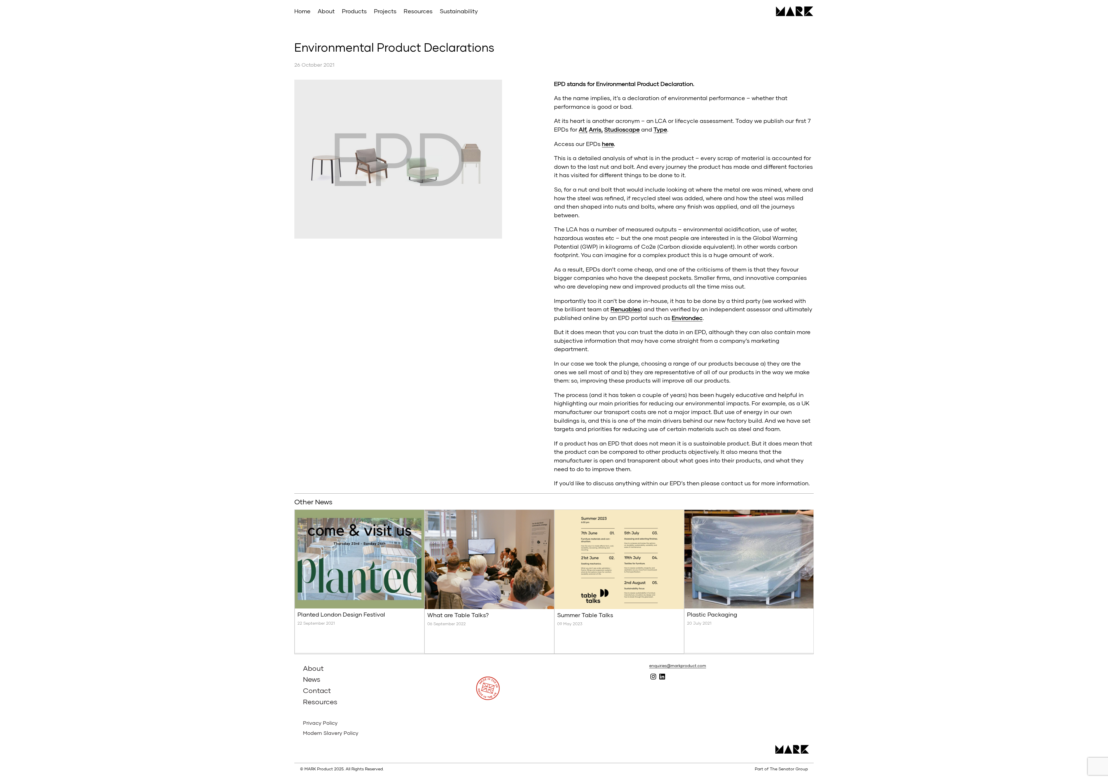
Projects (385, 11)
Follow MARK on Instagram (653, 676)
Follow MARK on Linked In (662, 676)
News (311, 679)
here (608, 143)
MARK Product (792, 11)
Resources (418, 11)
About (326, 11)
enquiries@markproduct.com (677, 665)
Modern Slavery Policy (330, 733)
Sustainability (459, 11)
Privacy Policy (320, 723)
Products (354, 11)
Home (302, 11)
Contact (317, 690)
